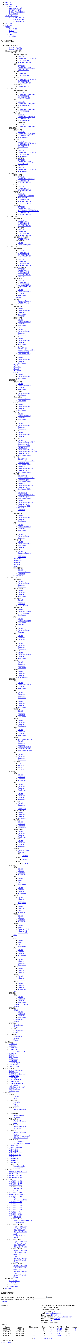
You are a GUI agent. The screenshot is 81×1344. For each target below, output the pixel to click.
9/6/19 (59, 1329)
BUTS (11, 31)
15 (33, 1331)
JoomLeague (37, 1338)
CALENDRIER (19, 19)
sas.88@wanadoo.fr (53, 1313)
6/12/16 (59, 1333)
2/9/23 (59, 1335)
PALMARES (13, 14)
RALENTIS (13, 33)
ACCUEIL (9, 2)
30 (51, 1333)
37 (51, 1331)
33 (51, 1329)
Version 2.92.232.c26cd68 (46, 1338)
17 (33, 1329)
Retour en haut (6, 1342)
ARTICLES (9, 23)
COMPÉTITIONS (11, 16)
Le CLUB (8, 4)
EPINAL (54, 1315)
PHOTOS (8, 25)
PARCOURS (13, 6)
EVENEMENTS (15, 10)
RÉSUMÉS (13, 29)
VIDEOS (8, 27)
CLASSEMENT (19, 21)
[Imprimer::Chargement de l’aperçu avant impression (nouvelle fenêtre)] (4, 1301)
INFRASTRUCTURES (17, 12)
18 (33, 1335)
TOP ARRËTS (12, 35)
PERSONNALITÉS (16, 8)
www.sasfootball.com (64, 1317)
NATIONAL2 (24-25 (16, 17)
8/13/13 (59, 1331)
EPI (50, 1321)
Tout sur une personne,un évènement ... (14, 1297)
